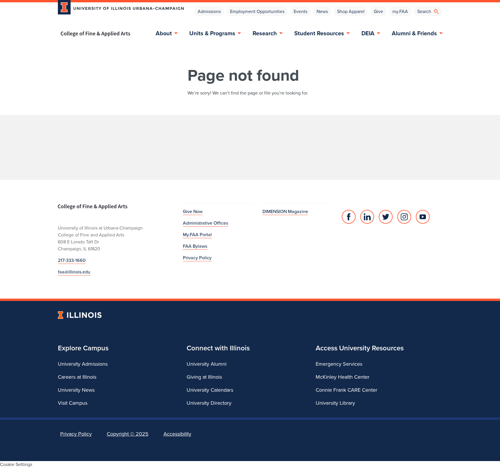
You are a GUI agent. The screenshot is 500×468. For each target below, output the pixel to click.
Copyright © (127, 434)
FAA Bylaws (195, 246)
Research (265, 33)
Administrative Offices (205, 223)
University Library (335, 403)
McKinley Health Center (343, 377)
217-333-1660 (72, 260)
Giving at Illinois (204, 377)
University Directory (209, 403)
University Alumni (207, 364)
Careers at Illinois (77, 377)
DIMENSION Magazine (285, 211)
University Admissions (83, 364)
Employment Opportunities (257, 11)
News (322, 11)
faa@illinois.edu (74, 272)
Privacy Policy (197, 257)
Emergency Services (339, 364)
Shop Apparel (351, 11)
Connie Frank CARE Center (346, 390)
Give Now (193, 211)
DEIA (367, 33)
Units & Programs (212, 33)
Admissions (209, 11)
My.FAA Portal (197, 234)
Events (300, 11)
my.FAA (400, 11)
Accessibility (177, 434)
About (164, 33)
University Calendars (210, 390)
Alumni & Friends (414, 33)
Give (378, 11)
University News (76, 390)
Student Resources (319, 33)
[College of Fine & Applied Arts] (119, 34)
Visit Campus (72, 403)
